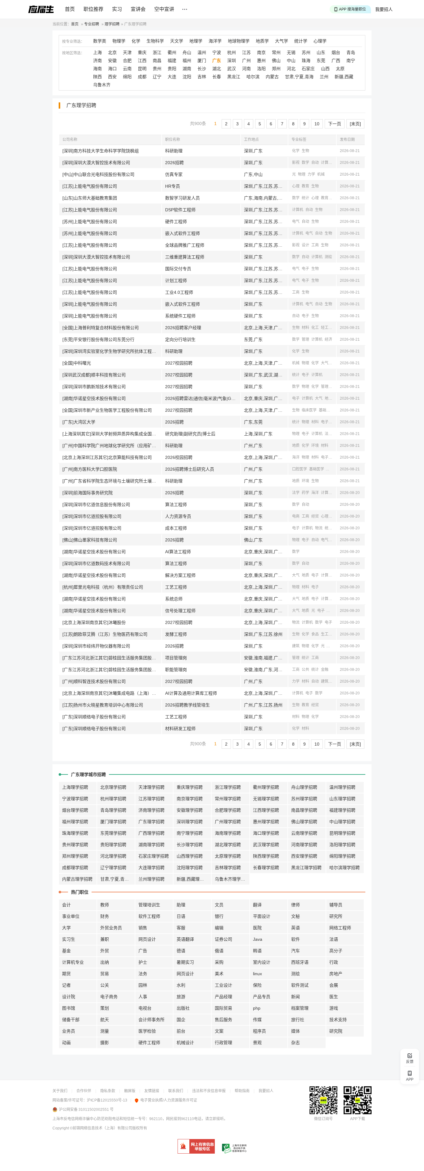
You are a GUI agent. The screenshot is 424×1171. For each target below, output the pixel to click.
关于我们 (59, 1091)
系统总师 (174, 598)
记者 (66, 985)
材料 (305, 327)
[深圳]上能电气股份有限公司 (89, 304)
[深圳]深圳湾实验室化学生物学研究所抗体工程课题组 (111, 351)
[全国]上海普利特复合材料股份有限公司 (100, 327)
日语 (181, 916)
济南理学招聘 (151, 810)
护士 (142, 962)
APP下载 (357, 1119)
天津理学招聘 (151, 787)
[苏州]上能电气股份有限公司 (89, 221)
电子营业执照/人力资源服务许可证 (168, 1100)
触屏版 (129, 1091)
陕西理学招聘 (266, 856)
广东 (216, 60)
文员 (219, 904)
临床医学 (309, 410)
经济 (328, 339)
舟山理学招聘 (304, 787)
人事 (142, 996)
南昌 (157, 60)
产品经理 (223, 996)
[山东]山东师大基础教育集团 (89, 197)
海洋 (296, 457)
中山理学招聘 (342, 821)
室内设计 (261, 962)
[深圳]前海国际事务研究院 (87, 492)
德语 (181, 950)
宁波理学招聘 (75, 798)
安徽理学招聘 (190, 810)
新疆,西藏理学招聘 (194, 879)
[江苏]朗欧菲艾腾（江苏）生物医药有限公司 (104, 634)
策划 (104, 1008)
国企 (181, 1019)
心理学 (320, 40)
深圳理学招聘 (190, 821)
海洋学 (215, 40)
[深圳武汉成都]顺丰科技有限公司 (94, 374)
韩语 (257, 950)
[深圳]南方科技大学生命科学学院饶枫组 (100, 150)
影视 (296, 162)
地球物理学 (239, 40)
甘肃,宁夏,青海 (299, 76)
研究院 (335, 1031)
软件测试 (300, 985)
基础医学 (326, 410)
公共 (305, 669)
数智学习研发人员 (182, 197)
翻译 (257, 904)
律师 (295, 904)
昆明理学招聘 (342, 833)
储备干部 (70, 1019)
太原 (340, 68)
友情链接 (151, 1091)
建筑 (296, 646)
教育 (305, 186)
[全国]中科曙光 (76, 363)
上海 (97, 52)
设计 (305, 245)
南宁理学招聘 (190, 833)
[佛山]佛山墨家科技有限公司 (89, 539)
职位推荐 (93, 9)
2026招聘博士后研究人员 (189, 469)
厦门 (201, 60)
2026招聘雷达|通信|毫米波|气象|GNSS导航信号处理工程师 (202, 398)
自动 (315, 162)
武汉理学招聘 (266, 844)
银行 (219, 916)
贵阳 (172, 68)
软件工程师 (149, 916)
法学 (334, 386)
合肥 (127, 60)
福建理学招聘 (342, 810)
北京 (112, 52)
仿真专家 (174, 174)
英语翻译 (185, 939)
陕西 (97, 76)
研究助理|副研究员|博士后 (190, 433)
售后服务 (223, 1019)
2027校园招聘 (178, 363)
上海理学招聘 (75, 787)
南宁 (350, 60)
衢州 (172, 52)
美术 (219, 973)
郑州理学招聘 (75, 856)
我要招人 (384, 9)
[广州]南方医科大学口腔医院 (89, 469)
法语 (333, 939)
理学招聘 (112, 24)
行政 (333, 962)
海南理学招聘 (228, 833)
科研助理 (174, 150)
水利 (181, 985)
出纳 (104, 962)
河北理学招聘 (113, 856)
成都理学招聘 (75, 867)
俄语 (219, 950)
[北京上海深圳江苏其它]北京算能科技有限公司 (107, 457)
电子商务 (109, 996)
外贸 (104, 950)
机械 (321, 174)
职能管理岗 (176, 669)
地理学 (195, 40)
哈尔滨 (252, 76)
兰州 (324, 76)
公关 (104, 985)
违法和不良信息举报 (209, 1091)
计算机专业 (73, 962)
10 (316, 123)
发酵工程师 (176, 634)
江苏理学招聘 (151, 798)
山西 (325, 68)
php (256, 1008)
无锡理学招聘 (266, 798)
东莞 (321, 60)
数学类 (99, 40)
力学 (311, 174)
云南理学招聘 (304, 833)
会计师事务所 (151, 1019)
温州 (201, 52)
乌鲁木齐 (102, 84)
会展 (333, 985)
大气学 (281, 40)
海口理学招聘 (266, 833)
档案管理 (300, 1008)
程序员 (259, 1031)
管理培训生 (149, 904)
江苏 (246, 52)
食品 (315, 634)
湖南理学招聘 (151, 844)
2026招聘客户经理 (183, 327)
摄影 (104, 1042)
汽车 (295, 950)
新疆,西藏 (344, 76)
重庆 (142, 52)
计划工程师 (176, 280)
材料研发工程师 (180, 728)
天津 (127, 52)
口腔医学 (299, 469)
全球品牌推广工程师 (184, 245)
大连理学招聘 (151, 867)
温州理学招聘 (342, 787)
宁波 (216, 52)
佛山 (276, 60)
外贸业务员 (111, 927)
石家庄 (308, 68)
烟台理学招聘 (75, 810)
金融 (324, 669)
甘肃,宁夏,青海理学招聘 (117, 879)
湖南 (187, 68)
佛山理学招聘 (304, 821)
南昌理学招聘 (304, 810)
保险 (257, 985)
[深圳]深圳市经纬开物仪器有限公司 (96, 646)
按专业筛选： (73, 41)
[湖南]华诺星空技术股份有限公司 (94, 398)
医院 (257, 927)
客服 (181, 927)
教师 (104, 904)
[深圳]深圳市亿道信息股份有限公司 (96, 504)
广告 (142, 950)
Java (257, 939)
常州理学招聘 (228, 798)
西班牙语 (300, 962)
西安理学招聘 (304, 856)
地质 (328, 398)
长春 (216, 76)
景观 (257, 1042)
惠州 (261, 60)
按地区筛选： (73, 53)
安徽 (112, 60)
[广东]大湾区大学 (78, 421)
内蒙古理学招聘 (77, 879)
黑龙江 (233, 76)
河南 (246, 68)
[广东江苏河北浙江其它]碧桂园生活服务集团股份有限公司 (111, 657)
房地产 (335, 973)
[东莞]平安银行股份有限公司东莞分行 (98, 339)
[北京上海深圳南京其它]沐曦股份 (94, 622)
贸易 (104, 973)
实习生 (68, 939)
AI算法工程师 (178, 551)
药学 (305, 493)
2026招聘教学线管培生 (187, 704)
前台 (181, 1031)
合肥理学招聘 (228, 810)
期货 (66, 973)
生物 (305, 151)
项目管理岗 (176, 657)
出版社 (183, 1008)
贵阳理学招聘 (113, 844)
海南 (97, 68)
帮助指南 (242, 1091)
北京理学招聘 (113, 787)
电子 (305, 269)
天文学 (176, 40)
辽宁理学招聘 (113, 867)
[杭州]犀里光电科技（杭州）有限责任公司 (102, 587)
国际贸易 (223, 1008)
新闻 (334, 198)
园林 (142, 985)
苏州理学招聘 (304, 798)
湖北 (216, 68)
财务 (104, 916)
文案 (219, 1031)
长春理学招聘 (266, 867)
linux (257, 973)
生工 (324, 634)
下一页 (334, 123)
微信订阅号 (323, 1119)
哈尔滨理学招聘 (344, 867)
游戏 (333, 1008)
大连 (172, 76)
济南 (97, 60)
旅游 (334, 516)
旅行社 (297, 1019)
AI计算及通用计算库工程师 (191, 693)
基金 (66, 950)
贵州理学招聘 (75, 844)
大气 (324, 363)
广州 (246, 60)
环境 (315, 445)
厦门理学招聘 (113, 821)
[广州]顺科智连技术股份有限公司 (94, 681)
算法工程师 (176, 504)
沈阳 (187, 76)
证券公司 (223, 939)
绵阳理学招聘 (342, 856)
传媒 (257, 1019)
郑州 (276, 68)
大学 (66, 927)
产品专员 (261, 996)
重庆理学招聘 (190, 787)
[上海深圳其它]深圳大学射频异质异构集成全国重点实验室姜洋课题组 (111, 433)
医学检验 (147, 1031)
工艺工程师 (176, 587)
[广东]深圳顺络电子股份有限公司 (94, 716)
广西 (336, 60)
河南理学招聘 (304, 844)
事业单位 (70, 916)
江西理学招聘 (266, 810)
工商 (315, 245)
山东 (321, 52)
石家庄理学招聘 (153, 856)
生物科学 (155, 40)
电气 (296, 221)
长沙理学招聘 (190, 844)
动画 (66, 1042)
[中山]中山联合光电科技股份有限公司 (98, 174)
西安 (112, 76)
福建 (172, 60)
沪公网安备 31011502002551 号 (86, 1109)
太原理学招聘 (228, 856)
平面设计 (261, 916)
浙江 (157, 52)
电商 (296, 516)
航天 (104, 1019)
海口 (112, 68)
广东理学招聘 (151, 821)
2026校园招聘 (178, 457)
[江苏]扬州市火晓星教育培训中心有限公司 (102, 704)
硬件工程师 (176, 221)
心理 (296, 186)
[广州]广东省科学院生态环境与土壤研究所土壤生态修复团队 (111, 480)
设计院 (68, 996)
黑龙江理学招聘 (306, 867)
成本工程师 (176, 528)
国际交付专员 (178, 268)
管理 (305, 339)
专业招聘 (91, 24)
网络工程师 (340, 927)
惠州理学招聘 (266, 821)
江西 (142, 60)
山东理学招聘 (342, 798)
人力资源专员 (178, 516)
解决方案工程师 (180, 575)
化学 (136, 40)
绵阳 (127, 76)
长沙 (201, 68)
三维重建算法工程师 (184, 256)
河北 (291, 68)
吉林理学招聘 (228, 867)
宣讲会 (138, 9)
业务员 (68, 1031)
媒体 (295, 1031)
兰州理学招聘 (151, 879)
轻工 (324, 327)
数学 (305, 162)
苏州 (306, 52)
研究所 (335, 916)
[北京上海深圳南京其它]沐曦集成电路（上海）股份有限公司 (111, 693)
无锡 (291, 52)
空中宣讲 (164, 9)
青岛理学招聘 (113, 810)
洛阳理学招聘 (342, 844)
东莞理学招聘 (113, 833)
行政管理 (223, 1042)
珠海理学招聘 (75, 833)
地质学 (262, 40)
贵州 (157, 68)
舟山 (187, 52)
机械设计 (185, 1042)
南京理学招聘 (190, 798)
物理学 (118, 40)
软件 (295, 939)
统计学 (300, 40)
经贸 (315, 516)
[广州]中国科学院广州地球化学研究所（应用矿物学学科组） (111, 445)
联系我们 (175, 1091)
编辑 (219, 927)
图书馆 (68, 1008)
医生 (333, 996)
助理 (181, 904)
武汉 (231, 68)
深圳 (231, 60)
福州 (187, 60)
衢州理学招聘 (266, 787)
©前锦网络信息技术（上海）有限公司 (101, 1128)
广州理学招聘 (228, 821)
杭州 (231, 52)
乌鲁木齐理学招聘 (232, 879)
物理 (301, 174)
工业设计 (223, 985)
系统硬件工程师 (180, 315)
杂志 (295, 1042)
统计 (305, 198)
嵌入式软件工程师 (182, 233)
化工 (315, 327)
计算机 (326, 162)
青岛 (350, 52)
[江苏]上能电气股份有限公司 (89, 186)
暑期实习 (185, 962)
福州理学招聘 (75, 821)
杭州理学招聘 (113, 798)
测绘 (328, 257)
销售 (142, 927)
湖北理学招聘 (228, 844)
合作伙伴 (83, 1091)
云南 (127, 68)
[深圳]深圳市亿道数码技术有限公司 (96, 563)
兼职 (104, 939)
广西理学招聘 (151, 833)
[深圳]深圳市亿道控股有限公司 (91, 516)
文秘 (295, 916)
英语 (295, 927)
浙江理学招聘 (228, 787)
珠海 (306, 60)
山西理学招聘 (190, 856)
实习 (117, 9)
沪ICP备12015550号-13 (107, 1100)
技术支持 (338, 1019)
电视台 (144, 1008)
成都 (142, 76)
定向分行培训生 (180, 339)
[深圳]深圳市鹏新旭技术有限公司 (94, 386)
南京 (261, 52)
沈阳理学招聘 (190, 867)
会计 (66, 904)
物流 (319, 528)
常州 (276, 52)
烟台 (336, 52)
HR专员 (172, 186)
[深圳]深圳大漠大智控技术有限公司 (96, 162)
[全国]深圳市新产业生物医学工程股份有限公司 (107, 410)
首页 (70, 9)
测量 (104, 1031)
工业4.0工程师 (179, 292)
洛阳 (261, 68)
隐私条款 (107, 1091)
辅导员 (335, 904)
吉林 (201, 76)
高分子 (335, 950)
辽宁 (157, 76)
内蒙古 (272, 76)
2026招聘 (174, 162)
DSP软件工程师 (180, 209)
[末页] (355, 123)
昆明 (142, 68)
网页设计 (147, 939)
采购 (219, 962)
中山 (291, 60)
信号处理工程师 (180, 610)
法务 (142, 973)
